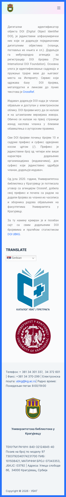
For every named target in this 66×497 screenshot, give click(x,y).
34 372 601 (52, 372)
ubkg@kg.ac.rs (26, 381)
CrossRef (28, 91)
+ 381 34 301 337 (30, 372)
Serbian (16, 258)
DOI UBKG (14, 234)
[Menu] (58, 8)
